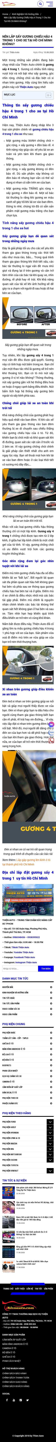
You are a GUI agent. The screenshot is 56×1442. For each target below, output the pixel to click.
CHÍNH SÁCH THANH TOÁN (15, 1377)
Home (5, 14)
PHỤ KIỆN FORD (9, 1121)
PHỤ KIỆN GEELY (9, 1127)
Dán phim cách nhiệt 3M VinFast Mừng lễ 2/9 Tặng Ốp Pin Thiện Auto (34, 1188)
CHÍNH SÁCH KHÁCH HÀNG (15, 1386)
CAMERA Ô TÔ (8, 1081)
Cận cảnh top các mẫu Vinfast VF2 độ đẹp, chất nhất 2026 (35, 1203)
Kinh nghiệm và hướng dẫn (25, 14)
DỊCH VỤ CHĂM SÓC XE (11, 1076)
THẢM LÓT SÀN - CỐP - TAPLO (15, 1038)
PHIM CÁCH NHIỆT (10, 1070)
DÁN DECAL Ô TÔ (9, 1092)
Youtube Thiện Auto (23, 952)
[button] (46, 95)
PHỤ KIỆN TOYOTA (10, 1165)
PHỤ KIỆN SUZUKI (9, 1159)
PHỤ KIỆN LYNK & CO (11, 1138)
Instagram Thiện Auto (26, 962)
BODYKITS (6, 1065)
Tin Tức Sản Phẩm (10, 1003)
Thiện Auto (26, 87)
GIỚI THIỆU (20, 1288)
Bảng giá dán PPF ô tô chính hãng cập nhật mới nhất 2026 (33, 1248)
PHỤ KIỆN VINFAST (10, 1170)
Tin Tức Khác (8, 997)
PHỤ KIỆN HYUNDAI (10, 1132)
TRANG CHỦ (8, 1288)
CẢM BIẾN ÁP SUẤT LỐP (12, 1087)
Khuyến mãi (7, 987)
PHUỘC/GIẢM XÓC (10, 1103)
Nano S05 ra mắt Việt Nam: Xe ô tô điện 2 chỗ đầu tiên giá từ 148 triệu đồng (34, 1218)
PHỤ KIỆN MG (8, 1148)
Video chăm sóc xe (11, 1008)
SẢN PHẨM (48, 1288)
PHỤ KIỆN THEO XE (10, 1097)
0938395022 (33, 937)
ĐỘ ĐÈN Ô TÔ (8, 1059)
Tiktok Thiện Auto (20, 947)
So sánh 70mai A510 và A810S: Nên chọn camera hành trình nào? (32, 1262)
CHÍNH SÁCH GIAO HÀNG (14, 1382)
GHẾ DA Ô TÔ (8, 1043)
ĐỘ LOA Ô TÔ (8, 1054)
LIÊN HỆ (29, 1288)
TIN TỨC (38, 1288)
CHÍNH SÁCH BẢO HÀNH (14, 1373)
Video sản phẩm (9, 1014)
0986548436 (19, 937)
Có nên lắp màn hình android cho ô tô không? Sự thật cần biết (31, 1233)
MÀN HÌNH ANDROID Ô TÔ (13, 1048)
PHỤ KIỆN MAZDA (9, 1143)
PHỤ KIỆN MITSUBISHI (12, 1154)
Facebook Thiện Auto (24, 957)
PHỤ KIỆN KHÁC (8, 1032)
